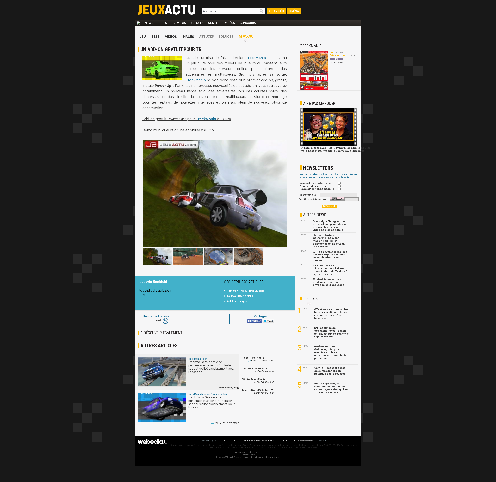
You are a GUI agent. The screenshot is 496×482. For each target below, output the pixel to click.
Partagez (261, 316)
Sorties (214, 23)
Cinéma (294, 11)
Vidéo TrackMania (254, 379)
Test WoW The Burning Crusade (245, 290)
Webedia (259, 452)
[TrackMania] (314, 89)
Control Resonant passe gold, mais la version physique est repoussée (328, 282)
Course (339, 52)
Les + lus (310, 299)
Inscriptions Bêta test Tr (258, 390)
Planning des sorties (312, 186)
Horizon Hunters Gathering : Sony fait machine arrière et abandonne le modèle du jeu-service (329, 241)
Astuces (197, 23)
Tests (162, 23)
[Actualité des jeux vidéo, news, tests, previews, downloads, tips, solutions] (138, 23)
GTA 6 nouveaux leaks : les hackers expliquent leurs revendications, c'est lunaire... (330, 256)
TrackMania (256, 58)
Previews (179, 23)
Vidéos (230, 23)
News (149, 23)
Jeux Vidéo (276, 11)
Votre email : (307, 194)
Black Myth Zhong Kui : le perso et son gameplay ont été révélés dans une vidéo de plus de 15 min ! (330, 225)
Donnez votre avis (156, 316)
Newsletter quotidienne (315, 183)
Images (188, 37)
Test (155, 37)
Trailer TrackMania (254, 368)
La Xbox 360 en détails (240, 296)
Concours (248, 23)
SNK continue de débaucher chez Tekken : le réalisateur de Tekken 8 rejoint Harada (330, 270)
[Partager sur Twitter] (268, 321)
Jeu (143, 37)
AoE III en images (237, 301)
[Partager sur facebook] (254, 321)
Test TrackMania (253, 357)
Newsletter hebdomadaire (316, 188)
